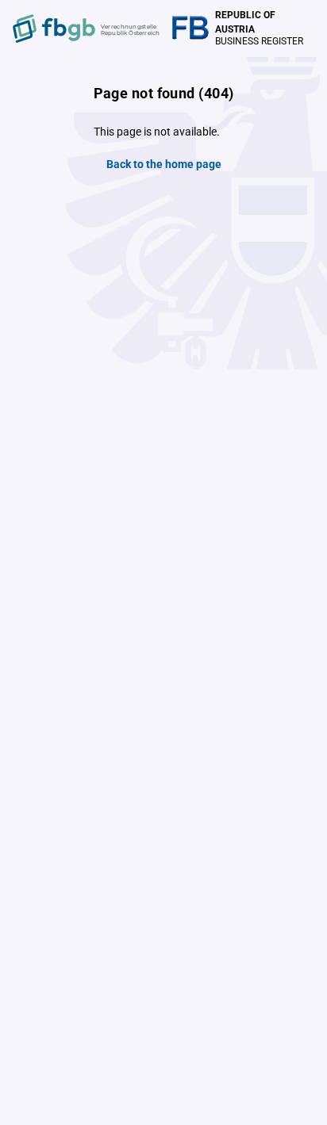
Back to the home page (163, 164)
